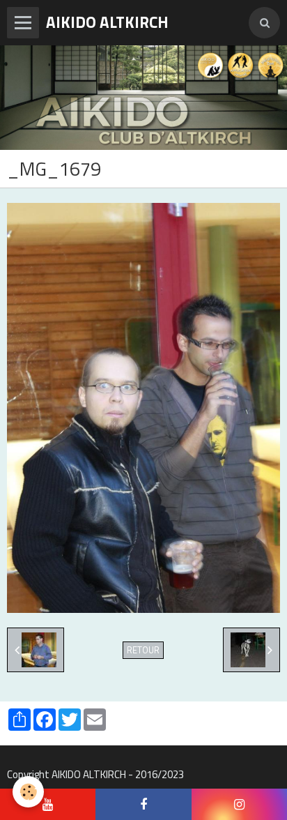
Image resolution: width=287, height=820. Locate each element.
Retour (143, 650)
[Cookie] (28, 791)
